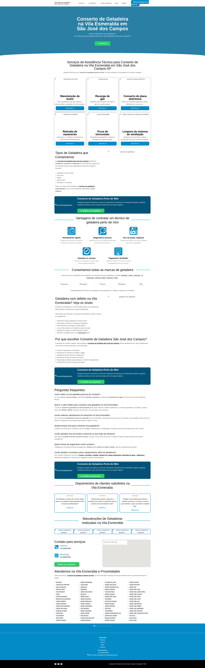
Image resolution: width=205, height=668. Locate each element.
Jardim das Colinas (111, 615)
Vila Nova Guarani (111, 601)
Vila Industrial (60, 591)
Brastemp (124, 275)
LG (142, 275)
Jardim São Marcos (135, 603)
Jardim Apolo (84, 596)
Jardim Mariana (85, 620)
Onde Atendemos (106, 3)
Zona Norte (133, 618)
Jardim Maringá (110, 606)
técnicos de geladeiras (87, 186)
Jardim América (110, 620)
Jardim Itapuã (84, 613)
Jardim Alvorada (85, 599)
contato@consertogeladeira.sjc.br (107, 655)
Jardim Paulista (61, 620)
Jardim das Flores (110, 584)
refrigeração (82, 333)
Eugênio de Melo (61, 611)
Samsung (98, 278)
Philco (116, 278)
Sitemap (102, 647)
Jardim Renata (109, 603)
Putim (58, 594)
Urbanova (83, 587)
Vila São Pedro (110, 591)
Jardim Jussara (110, 594)
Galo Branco (84, 615)
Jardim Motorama (86, 601)
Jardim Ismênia (85, 603)
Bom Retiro (59, 618)
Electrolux (137, 275)
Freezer (81, 455)
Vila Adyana (60, 615)
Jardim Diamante (85, 611)
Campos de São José (87, 618)
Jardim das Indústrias (63, 606)
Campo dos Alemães (62, 584)
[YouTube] (58, 664)
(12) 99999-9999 (65, 548)
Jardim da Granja (61, 608)
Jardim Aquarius (61, 603)
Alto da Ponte (60, 589)
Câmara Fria (103, 455)
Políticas (102, 640)
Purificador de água (128, 455)
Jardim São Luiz (134, 601)
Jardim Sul (132, 587)
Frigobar (95, 455)
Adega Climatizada (114, 455)
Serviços (81, 3)
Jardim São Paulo (135, 596)
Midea (104, 278)
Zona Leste (133, 620)
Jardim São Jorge (135, 599)
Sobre (116, 3)
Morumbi (59, 582)
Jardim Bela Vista (110, 596)
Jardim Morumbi (134, 584)
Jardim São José (134, 589)
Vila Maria (108, 599)
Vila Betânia (109, 611)
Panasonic (109, 278)
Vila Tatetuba (84, 608)
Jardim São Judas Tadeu (137, 591)
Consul (130, 275)
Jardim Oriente (134, 582)
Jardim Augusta (110, 589)
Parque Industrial (61, 596)
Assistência (92, 3)
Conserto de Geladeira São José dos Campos (73, 161)
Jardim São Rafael (135, 606)
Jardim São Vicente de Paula (138, 613)
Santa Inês (59, 613)
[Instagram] (55, 664)
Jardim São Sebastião (136, 608)
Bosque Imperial (110, 618)
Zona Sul (132, 615)
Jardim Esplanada (86, 582)
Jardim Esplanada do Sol (113, 613)
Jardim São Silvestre (136, 611)
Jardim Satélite (61, 601)
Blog (102, 645)
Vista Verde (84, 584)
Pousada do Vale (110, 582)
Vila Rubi (108, 608)
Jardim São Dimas (86, 591)
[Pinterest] (61, 664)
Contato (123, 3)
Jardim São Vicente (135, 594)
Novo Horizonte (61, 587)
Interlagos (83, 589)
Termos (102, 642)
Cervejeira (88, 455)
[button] (56, 284)
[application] (85, 3)
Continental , (90, 278)
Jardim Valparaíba (86, 606)
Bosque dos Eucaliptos (63, 599)
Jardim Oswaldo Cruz (112, 587)
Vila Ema (83, 594)
